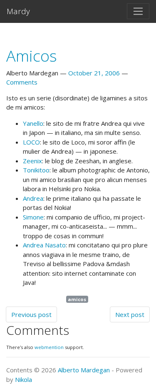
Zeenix (32, 161)
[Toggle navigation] (138, 11)
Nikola (23, 379)
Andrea (33, 198)
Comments (21, 82)
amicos (77, 299)
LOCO (31, 142)
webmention (49, 347)
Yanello (33, 123)
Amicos (31, 55)
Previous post (31, 314)
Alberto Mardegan (84, 370)
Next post (129, 314)
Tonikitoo (36, 170)
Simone (33, 217)
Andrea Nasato (44, 245)
